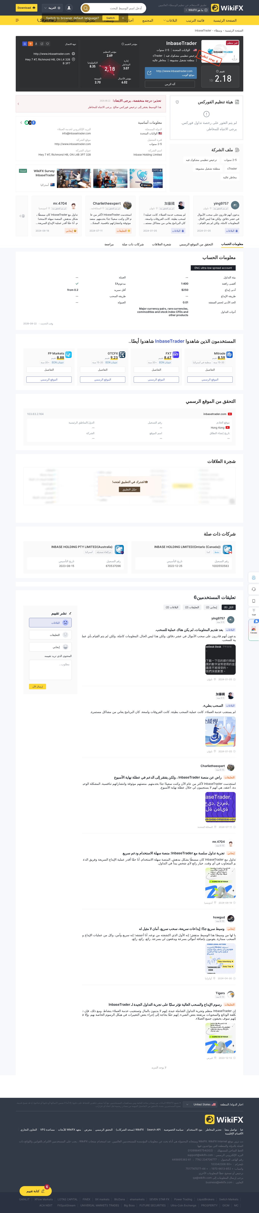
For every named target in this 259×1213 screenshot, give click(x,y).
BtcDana (119, 1199)
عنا (241, 1129)
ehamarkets (137, 1199)
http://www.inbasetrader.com (73, 144)
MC (236, 1205)
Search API (154, 1129)
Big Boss (129, 1205)
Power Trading (183, 1199)
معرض (88, 1129)
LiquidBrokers (205, 1199)
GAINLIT (24, 1199)
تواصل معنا (231, 1129)
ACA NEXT (46, 1205)
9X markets (102, 1199)
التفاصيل (210, 369)
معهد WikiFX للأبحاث (69, 1129)
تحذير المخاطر (213, 1129)
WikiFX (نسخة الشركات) (130, 1129)
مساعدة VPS (47, 1129)
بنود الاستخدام (194, 1129)
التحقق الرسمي (104, 1129)
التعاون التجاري (28, 1129)
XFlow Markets (44, 1199)
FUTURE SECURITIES (153, 1205)
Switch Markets (228, 1199)
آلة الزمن (170, 84)
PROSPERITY (209, 1205)
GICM (225, 1205)
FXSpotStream (66, 1205)
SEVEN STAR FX (159, 1199)
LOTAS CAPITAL (68, 1199)
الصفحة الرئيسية (234, 30)
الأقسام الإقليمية (234, 1133)
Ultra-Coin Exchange (183, 1205)
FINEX (86, 1199)
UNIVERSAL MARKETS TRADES (99, 1205)
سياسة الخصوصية (174, 1129)
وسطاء (218, 30)
